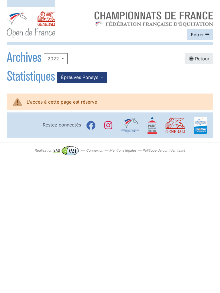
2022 (54, 59)
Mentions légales (123, 150)
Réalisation (47, 150)
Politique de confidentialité (164, 150)
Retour (201, 59)
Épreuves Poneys (80, 77)
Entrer (198, 34)
